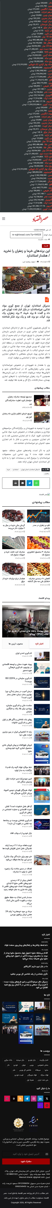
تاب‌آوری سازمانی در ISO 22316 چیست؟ (18, 680)
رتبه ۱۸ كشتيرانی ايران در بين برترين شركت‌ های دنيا (17, 733)
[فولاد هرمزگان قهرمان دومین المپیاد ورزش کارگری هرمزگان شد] (42, 796)
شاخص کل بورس (25, 1070)
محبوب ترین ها (16, 644)
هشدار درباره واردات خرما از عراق (14, 580)
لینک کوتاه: (47, 234)
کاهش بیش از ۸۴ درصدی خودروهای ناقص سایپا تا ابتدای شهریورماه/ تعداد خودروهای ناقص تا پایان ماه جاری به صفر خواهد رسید (17, 885)
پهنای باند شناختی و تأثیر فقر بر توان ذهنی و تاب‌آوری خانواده (17, 721)
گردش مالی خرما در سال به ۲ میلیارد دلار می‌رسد (14, 527)
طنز (14, 1070)
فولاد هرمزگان (32, 1075)
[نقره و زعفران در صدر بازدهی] (38, 516)
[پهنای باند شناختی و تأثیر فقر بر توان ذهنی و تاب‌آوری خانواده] (42, 723)
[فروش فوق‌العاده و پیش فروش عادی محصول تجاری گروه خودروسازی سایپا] (42, 754)
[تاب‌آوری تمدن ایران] (42, 656)
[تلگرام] (29, 483)
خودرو (16, 1065)
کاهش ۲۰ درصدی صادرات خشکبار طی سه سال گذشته (39, 580)
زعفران (47, 473)
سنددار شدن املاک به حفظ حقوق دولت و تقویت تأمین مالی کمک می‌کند (18, 900)
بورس (32, 1065)
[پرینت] (15, 483)
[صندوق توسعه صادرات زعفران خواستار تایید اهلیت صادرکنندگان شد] (42, 400)
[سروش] (14, 1098)
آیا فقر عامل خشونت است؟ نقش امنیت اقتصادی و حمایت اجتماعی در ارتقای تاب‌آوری (17, 809)
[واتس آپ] (36, 483)
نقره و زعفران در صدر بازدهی (41, 527)
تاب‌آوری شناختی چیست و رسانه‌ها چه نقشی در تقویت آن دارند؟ (17, 822)
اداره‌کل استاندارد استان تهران (30, 469)
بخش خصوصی (43, 1065)
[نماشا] (47, 1105)
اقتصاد (40, 239)
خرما (8, 469)
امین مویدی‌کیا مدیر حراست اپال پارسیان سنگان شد (19, 780)
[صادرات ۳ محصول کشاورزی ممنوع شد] (38, 542)
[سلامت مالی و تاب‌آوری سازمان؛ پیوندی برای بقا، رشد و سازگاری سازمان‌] (42, 709)
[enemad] (33, 1131)
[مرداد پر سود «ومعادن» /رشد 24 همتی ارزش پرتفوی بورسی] (42, 915)
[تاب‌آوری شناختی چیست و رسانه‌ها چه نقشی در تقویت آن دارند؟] (42, 824)
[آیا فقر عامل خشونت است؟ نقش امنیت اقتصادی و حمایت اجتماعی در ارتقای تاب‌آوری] (42, 810)
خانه (46, 239)
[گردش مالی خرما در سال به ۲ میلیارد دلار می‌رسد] (13, 516)
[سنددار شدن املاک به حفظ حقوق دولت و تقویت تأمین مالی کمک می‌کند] (42, 901)
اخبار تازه (39, 644)
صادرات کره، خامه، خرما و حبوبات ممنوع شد (14, 553)
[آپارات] (7, 1098)
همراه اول (30, 1080)
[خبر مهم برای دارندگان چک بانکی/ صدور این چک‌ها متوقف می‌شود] (42, 860)
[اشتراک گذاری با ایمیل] (22, 483)
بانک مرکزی (8, 1060)
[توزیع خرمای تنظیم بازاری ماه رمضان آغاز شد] (42, 417)
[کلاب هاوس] (40, 1105)
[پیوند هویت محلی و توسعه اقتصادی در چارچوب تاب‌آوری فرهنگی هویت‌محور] (42, 668)
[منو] (3, 220)
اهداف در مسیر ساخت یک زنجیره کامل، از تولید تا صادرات (18, 870)
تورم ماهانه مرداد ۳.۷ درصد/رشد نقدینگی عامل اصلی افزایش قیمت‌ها (17, 847)
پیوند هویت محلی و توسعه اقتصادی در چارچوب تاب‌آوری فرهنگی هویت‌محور (17, 667)
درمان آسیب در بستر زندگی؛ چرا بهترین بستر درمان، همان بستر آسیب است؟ (18, 694)
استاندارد (15, 469)
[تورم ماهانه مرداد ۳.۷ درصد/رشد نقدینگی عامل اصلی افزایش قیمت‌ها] (42, 848)
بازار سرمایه (20, 1060)
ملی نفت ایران (43, 1080)
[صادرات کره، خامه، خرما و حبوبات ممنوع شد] (13, 542)
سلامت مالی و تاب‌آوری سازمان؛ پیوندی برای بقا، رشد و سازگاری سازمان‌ (19, 708)
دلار (8, 1065)
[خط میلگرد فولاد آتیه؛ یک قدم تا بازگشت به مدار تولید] (42, 770)
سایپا (46, 1070)
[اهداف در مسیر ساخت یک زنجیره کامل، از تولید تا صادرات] (42, 872)
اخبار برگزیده (44, 1060)
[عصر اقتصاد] (40, 218)
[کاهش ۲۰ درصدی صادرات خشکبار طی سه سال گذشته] (38, 569)
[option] (26, 621)
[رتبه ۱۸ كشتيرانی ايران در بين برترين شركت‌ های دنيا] (42, 736)
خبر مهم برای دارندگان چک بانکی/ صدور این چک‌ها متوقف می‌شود (18, 858)
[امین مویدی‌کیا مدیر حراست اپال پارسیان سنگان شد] (42, 782)
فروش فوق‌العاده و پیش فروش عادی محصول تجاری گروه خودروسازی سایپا (17, 748)
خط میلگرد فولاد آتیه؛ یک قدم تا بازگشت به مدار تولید (18, 769)
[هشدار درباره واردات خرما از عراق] (13, 569)
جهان (24, 1065)
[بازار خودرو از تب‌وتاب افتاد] (42, 837)
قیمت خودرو (19, 1075)
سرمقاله (38, 1070)
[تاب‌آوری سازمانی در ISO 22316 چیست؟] (42, 682)
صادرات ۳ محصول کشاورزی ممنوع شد (38, 553)
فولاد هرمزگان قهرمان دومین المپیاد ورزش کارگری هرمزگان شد (18, 792)
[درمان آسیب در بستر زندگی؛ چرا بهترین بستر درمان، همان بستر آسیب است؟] (42, 695)
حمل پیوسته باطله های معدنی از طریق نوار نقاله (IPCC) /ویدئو (28, 632)
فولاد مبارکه (44, 1075)
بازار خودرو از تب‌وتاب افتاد (21, 833)
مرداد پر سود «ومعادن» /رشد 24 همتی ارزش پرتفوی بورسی (18, 913)
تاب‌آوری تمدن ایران (24, 653)
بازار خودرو (32, 1060)
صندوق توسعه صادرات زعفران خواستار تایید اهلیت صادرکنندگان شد (18, 400)
